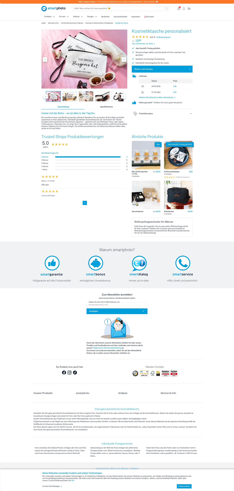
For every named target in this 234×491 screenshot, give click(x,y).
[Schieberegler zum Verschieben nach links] (45, 59)
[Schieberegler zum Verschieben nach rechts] (124, 59)
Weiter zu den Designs (144, 69)
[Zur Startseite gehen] (53, 8)
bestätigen (93, 311)
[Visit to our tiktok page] (75, 372)
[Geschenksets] (146, 195)
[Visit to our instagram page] (69, 372)
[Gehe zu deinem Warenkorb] (189, 8)
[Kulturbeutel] (178, 195)
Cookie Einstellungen (51, 486)
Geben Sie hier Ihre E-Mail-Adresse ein (104, 302)
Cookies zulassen (184, 486)
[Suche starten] (166, 8)
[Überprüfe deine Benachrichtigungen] (184, 8)
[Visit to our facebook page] (64, 372)
